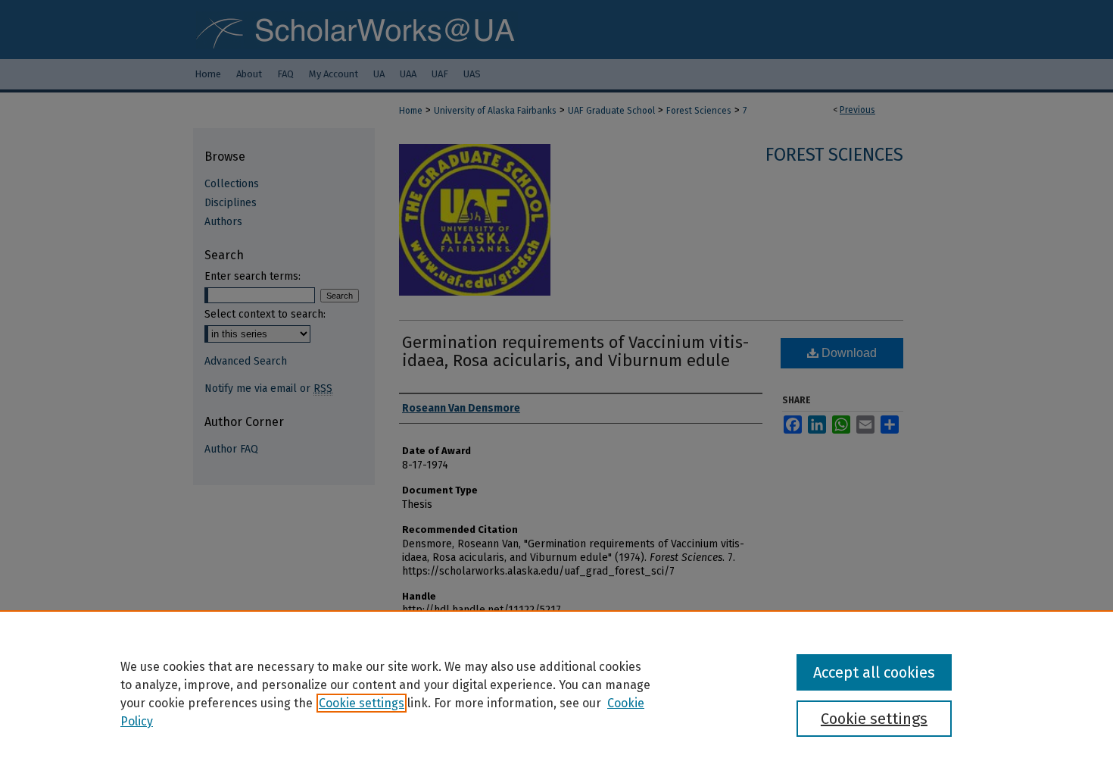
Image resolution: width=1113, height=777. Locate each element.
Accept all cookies (874, 672)
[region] (556, 693)
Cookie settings (361, 703)
